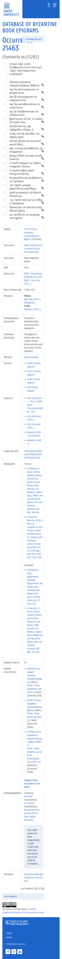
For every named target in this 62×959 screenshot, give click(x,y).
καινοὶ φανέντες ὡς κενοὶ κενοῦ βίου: (25, 142)
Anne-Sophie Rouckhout (29, 818)
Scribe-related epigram (33, 380)
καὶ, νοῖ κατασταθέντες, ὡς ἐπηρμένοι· (26, 149)
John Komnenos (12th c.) (34, 417)
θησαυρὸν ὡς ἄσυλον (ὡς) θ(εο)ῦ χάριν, (26, 208)
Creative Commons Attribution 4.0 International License (23, 910)
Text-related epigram (32, 388)
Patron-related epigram (34, 372)
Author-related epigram (34, 364)
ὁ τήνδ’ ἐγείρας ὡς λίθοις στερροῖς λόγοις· (25, 164)
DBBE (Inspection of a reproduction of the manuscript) (33, 248)
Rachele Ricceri (31, 813)
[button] (54, 4)
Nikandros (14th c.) (32, 309)
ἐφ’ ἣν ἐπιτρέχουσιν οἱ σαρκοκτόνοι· (23, 98)
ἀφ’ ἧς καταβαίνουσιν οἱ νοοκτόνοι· (25, 105)
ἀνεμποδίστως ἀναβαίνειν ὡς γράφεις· (26, 179)
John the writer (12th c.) (34, 425)
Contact (9, 933)
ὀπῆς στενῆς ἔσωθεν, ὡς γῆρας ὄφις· (25, 135)
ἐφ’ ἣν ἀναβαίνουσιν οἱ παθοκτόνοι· (24, 113)
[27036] (35, 736)
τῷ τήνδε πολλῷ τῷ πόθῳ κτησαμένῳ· (26, 201)
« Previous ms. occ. (33, 39)
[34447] (34, 705)
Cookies (9, 937)
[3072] (31, 234)
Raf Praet (28, 796)
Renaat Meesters (32, 809)
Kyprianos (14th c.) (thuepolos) (32, 300)
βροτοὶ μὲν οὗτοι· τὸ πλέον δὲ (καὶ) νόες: (26, 120)
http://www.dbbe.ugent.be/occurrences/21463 (33, 877)
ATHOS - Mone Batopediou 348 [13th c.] (34, 689)
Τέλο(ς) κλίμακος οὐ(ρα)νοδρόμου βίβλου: (25, 83)
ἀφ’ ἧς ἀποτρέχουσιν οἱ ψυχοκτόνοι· (24, 90)
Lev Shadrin (29, 803)
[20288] (34, 675)
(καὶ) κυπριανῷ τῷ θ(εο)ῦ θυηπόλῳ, (25, 194)
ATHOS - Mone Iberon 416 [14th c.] (34, 717)
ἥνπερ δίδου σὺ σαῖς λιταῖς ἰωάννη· (26, 157)
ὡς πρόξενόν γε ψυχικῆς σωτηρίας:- (25, 216)
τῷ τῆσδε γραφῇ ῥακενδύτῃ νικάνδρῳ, (23, 186)
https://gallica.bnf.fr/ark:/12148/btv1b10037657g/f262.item (33, 454)
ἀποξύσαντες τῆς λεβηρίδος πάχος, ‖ (22, 127)
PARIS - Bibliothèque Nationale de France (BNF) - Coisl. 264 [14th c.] (33, 278)
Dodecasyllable (31, 357)
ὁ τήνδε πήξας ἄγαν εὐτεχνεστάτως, (22, 171)
